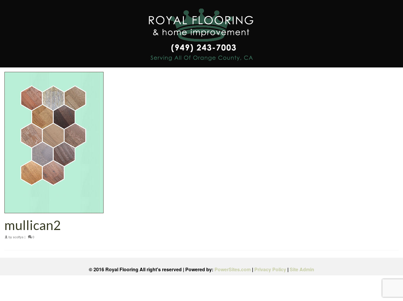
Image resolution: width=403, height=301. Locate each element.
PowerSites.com (232, 269)
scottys (18, 236)
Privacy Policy (270, 269)
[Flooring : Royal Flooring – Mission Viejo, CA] (201, 35)
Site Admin (302, 269)
